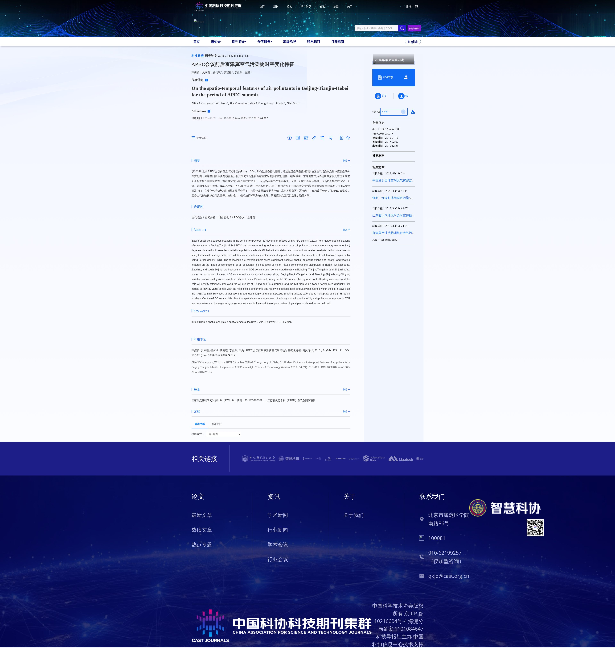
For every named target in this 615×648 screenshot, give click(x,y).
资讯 (322, 6)
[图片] (305, 137)
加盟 (336, 6)
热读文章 (202, 529)
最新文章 (202, 514)
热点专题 (202, 544)
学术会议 (277, 544)
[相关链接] (314, 137)
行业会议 (277, 559)
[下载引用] (322, 137)
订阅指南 (337, 41)
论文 (289, 6)
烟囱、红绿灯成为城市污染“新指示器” (392, 200)
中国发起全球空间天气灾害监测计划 (392, 182)
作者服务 (264, 41)
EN (416, 6)
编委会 (216, 41)
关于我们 (353, 514)
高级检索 (414, 28)
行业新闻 (277, 529)
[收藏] (348, 138)
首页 (262, 6)
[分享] (330, 137)
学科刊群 (306, 6)
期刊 (275, 6)
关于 (349, 6)
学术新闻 (277, 514)
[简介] (289, 137)
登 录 (409, 6)
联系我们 (313, 41)
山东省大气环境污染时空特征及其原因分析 (392, 217)
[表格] (297, 137)
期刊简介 (238, 41)
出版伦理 (289, 41)
